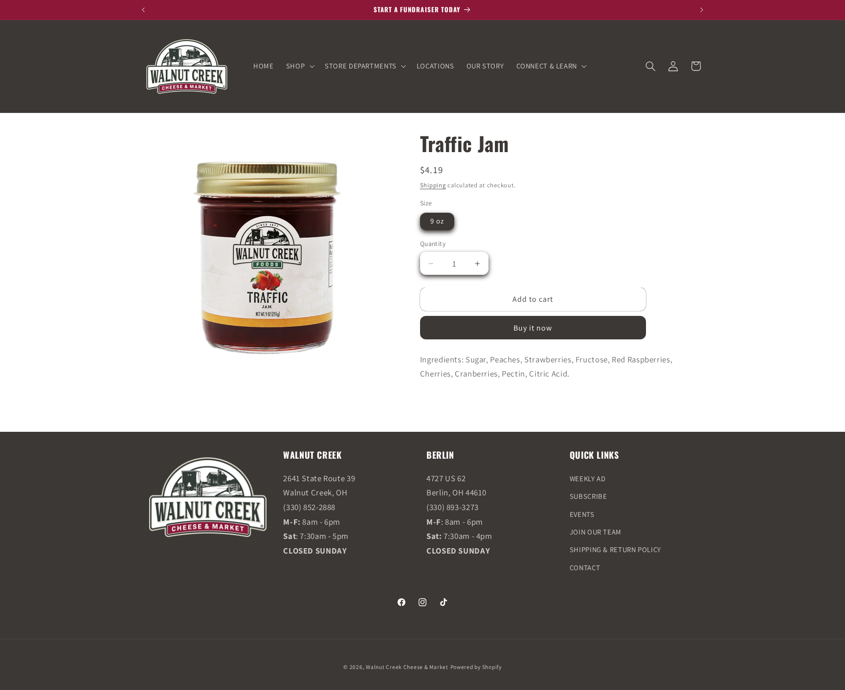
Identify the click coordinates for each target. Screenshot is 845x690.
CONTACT (585, 567)
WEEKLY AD (588, 478)
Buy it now (533, 328)
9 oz (437, 220)
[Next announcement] (701, 10)
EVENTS (582, 514)
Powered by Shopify (476, 666)
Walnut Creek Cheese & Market (407, 666)
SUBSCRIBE (588, 496)
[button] (299, 66)
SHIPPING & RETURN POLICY (615, 549)
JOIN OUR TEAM (596, 531)
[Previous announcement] (143, 10)
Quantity (432, 243)
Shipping (433, 185)
